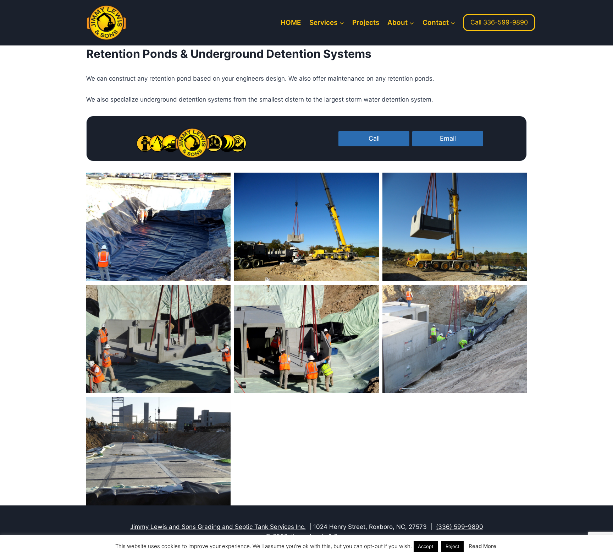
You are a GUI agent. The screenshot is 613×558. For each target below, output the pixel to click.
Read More (482, 546)
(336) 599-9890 (459, 526)
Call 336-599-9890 (499, 22)
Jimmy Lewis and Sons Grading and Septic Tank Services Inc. (218, 526)
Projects (365, 22)
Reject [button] (452, 546)
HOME (291, 22)
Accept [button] (425, 546)
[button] (158, 227)
